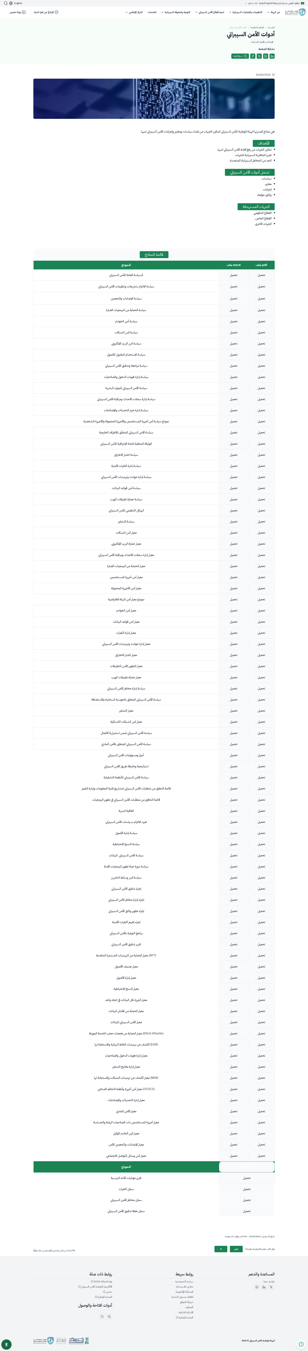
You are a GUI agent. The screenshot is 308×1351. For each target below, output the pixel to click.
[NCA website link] (43, 1341)
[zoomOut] (102, 1316)
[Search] (6, 3)
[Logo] (295, 12)
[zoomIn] (109, 1316)
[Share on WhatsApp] (265, 56)
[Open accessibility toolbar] (6, 1344)
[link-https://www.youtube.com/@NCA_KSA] (257, 1287)
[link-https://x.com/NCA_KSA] (271, 1287)
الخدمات (152, 12)
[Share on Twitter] (259, 56)
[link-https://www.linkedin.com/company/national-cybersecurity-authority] (264, 1287)
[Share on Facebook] (252, 56)
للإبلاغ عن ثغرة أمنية (44, 12)
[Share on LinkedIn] (272, 56)
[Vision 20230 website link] (61, 1340)
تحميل (233, 275)
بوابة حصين (15, 12)
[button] (15, 3)
